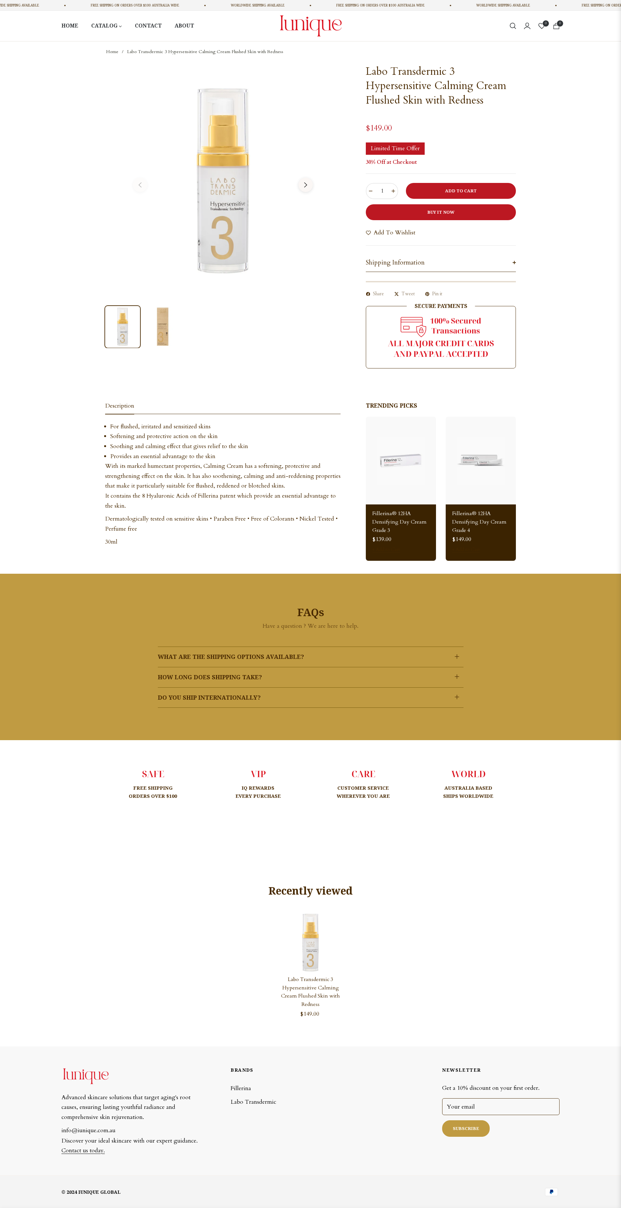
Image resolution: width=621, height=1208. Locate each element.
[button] (513, 26)
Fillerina (241, 1088)
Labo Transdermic (253, 1102)
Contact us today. (83, 1150)
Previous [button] (140, 185)
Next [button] (306, 185)
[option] (223, 181)
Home (112, 52)
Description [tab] (119, 406)
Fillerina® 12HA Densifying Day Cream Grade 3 (399, 522)
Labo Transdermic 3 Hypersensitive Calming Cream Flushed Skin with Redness (310, 992)
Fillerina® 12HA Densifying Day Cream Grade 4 (479, 522)
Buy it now (440, 212)
